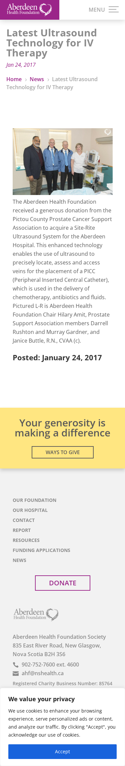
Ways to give (63, 452)
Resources (26, 540)
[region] (62, 727)
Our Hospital (30, 510)
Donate (62, 582)
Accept (62, 751)
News (19, 560)
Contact (24, 520)
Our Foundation (34, 500)
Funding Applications (41, 550)
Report (22, 530)
